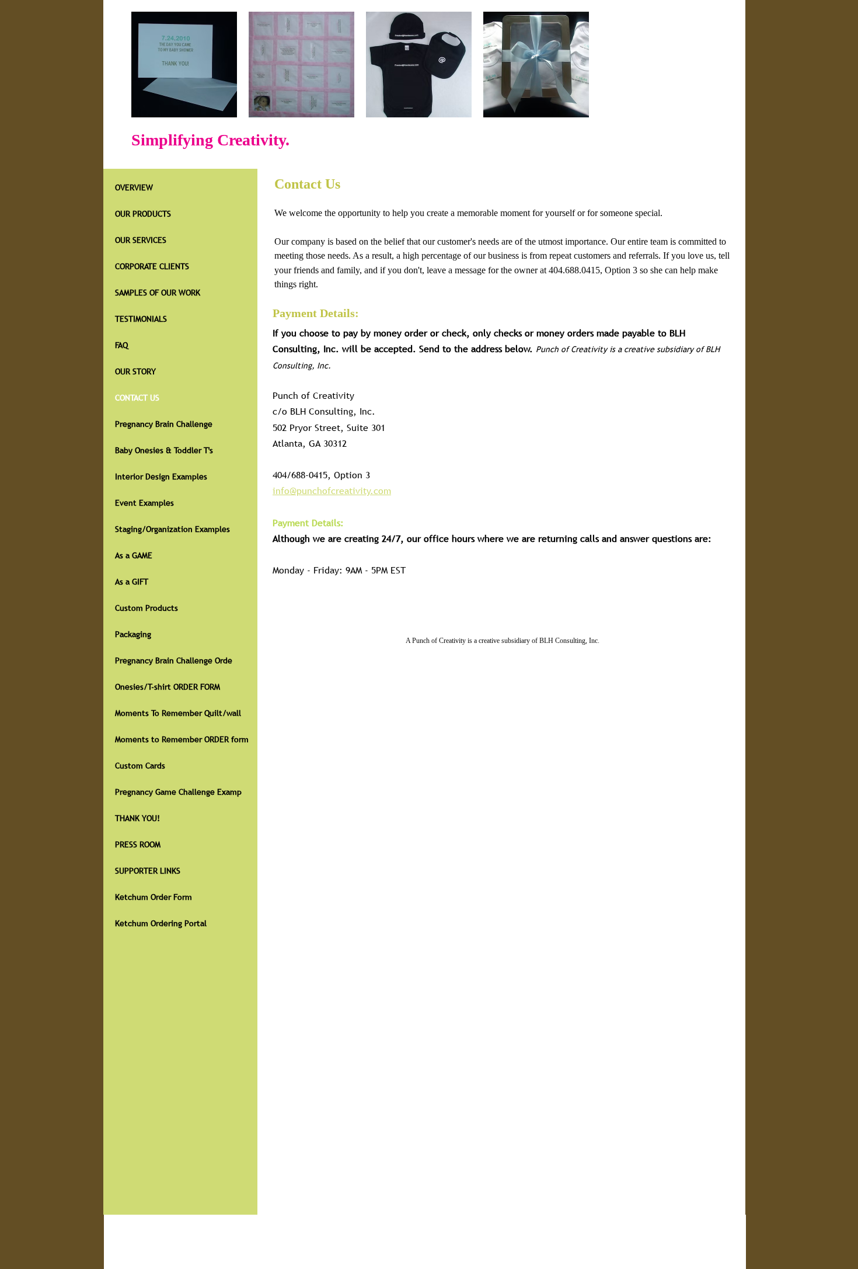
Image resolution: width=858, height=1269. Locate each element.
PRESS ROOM (138, 844)
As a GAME (133, 555)
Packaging (133, 634)
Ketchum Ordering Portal (161, 923)
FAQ (121, 345)
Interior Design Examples (161, 476)
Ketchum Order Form (153, 897)
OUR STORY (135, 371)
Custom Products (146, 608)
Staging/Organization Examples (172, 529)
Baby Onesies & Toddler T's (164, 450)
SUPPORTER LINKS (147, 870)
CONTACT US (137, 397)
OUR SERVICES (140, 240)
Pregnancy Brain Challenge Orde (173, 660)
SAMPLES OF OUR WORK (157, 292)
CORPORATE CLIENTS (152, 266)
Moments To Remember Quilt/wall (178, 713)
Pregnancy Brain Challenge (163, 424)
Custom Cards (140, 765)
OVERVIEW (134, 187)
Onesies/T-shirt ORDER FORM (167, 687)
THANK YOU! (137, 818)
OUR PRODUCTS (143, 213)
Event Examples (144, 503)
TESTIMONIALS (141, 319)
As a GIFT (131, 581)
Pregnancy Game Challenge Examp (178, 792)
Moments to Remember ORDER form (182, 739)
